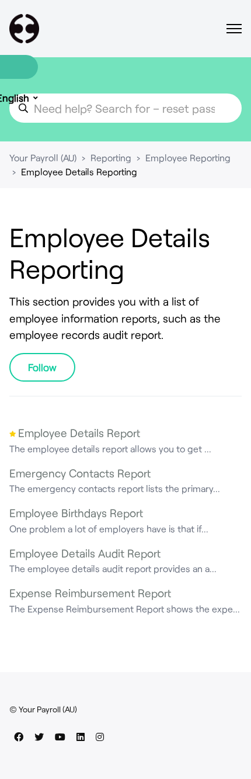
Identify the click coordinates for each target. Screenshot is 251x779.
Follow (42, 367)
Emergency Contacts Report (80, 473)
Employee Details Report (79, 432)
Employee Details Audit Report (85, 553)
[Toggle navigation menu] (234, 29)
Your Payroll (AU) (42, 157)
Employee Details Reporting (79, 171)
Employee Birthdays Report (76, 513)
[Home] (24, 28)
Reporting (110, 157)
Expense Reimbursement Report (90, 593)
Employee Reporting (188, 157)
